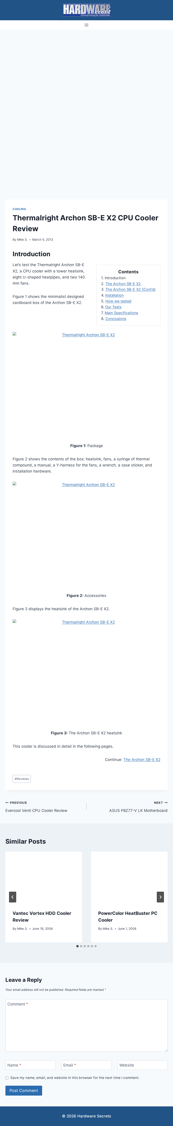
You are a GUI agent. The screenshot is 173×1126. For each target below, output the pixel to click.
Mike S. (22, 239)
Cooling (19, 209)
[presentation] (43, 877)
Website (126, 1065)
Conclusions (115, 318)
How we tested (118, 301)
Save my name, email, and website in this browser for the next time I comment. (74, 1078)
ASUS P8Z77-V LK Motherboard (138, 807)
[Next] (160, 897)
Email (69, 1065)
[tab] (77, 946)
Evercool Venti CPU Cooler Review (36, 807)
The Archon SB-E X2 (123, 283)
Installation (114, 295)
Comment (17, 1004)
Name (14, 1065)
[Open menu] (86, 24)
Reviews (22, 779)
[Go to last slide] (12, 897)
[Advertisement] (86, 63)
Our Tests (113, 307)
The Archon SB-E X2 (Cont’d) (130, 289)
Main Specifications (121, 313)
